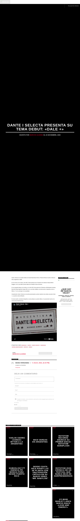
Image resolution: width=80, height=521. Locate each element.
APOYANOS (71, 1)
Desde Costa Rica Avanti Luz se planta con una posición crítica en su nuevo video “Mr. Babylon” (40, 492)
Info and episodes (66, 323)
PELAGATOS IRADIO (73, 5)
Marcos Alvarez (36, 143)
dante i (29, 364)
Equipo (39, 1)
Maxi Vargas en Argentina (40, 460)
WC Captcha (16, 421)
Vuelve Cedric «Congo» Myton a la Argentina (17, 460)
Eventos (22, 1)
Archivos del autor (45, 372)
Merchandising (55, 1)
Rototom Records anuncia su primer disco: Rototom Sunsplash (63, 460)
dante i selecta (35, 364)
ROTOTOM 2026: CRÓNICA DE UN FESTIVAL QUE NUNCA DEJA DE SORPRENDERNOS (63, 491)
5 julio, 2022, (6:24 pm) (40, 382)
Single (30, 366)
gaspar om (43, 364)
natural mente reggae (17, 366)
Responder (17, 386)
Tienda (46, 1)
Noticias (14, 1)
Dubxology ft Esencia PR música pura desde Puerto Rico (17, 491)
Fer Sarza (55, 504)
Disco (54, 447)
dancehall (24, 364)
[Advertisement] (66, 345)
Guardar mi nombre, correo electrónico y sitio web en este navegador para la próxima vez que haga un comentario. (35, 418)
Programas (30, 1)
